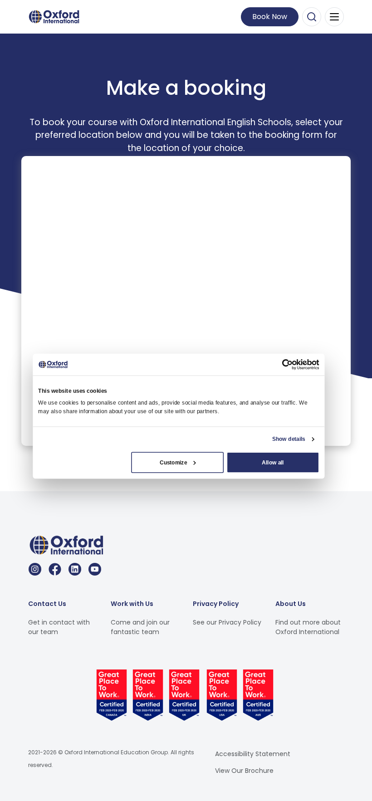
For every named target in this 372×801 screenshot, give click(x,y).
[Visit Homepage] (55, 16)
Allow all (273, 462)
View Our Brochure (244, 770)
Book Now (269, 16)
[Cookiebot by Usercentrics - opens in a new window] (287, 364)
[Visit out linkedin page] (75, 569)
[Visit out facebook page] (55, 569)
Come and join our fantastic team (140, 627)
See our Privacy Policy (227, 622)
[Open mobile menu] (334, 16)
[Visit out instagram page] (35, 569)
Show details (288, 439)
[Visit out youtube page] (94, 569)
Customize (173, 462)
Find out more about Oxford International (308, 627)
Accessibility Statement (252, 753)
